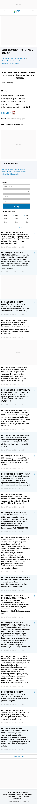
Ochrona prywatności (20, 792)
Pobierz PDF (6, 113)
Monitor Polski (6, 61)
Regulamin (28, 794)
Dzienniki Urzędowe (19, 61)
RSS (13, 796)
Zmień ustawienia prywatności (13, 794)
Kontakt (19, 796)
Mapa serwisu (17, 799)
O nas (9, 792)
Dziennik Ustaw (20, 58)
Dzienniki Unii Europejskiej (10, 63)
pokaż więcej (17, 756)
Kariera (8, 796)
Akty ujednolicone (7, 58)
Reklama (26, 796)
